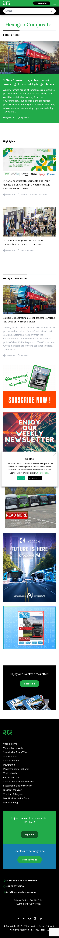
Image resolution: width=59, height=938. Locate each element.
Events (23, 250)
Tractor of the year (13, 794)
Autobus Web (10, 756)
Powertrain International (16, 768)
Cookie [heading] (29, 458)
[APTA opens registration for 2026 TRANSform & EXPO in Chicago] (29, 222)
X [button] (54, 454)
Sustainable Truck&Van (15, 752)
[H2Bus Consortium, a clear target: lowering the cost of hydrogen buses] (29, 57)
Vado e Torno (10, 743)
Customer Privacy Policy (28, 903)
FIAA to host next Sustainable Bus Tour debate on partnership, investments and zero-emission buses (26, 184)
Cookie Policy (36, 900)
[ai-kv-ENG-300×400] (29, 567)
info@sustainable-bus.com (21, 892)
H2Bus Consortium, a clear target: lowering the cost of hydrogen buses (28, 82)
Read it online (29, 859)
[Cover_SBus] (29, 494)
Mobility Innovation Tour (16, 798)
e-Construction (11, 777)
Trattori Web (10, 773)
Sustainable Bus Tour (29, 194)
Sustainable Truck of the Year (18, 781)
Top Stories (24, 117)
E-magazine (41, 3)
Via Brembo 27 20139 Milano (21, 880)
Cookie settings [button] (35, 478)
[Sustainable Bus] (6, 3)
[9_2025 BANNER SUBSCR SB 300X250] (29, 386)
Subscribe (29, 683)
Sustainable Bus (11, 760)
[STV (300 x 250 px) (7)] (29, 627)
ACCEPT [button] (21, 478)
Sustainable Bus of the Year (17, 785)
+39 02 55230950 (15, 886)
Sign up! (29, 834)
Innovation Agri (11, 802)
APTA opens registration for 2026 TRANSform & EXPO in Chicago (23, 242)
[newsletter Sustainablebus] (29, 433)
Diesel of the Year (12, 789)
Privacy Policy (21, 900)
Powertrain (9, 764)
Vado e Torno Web (13, 748)
